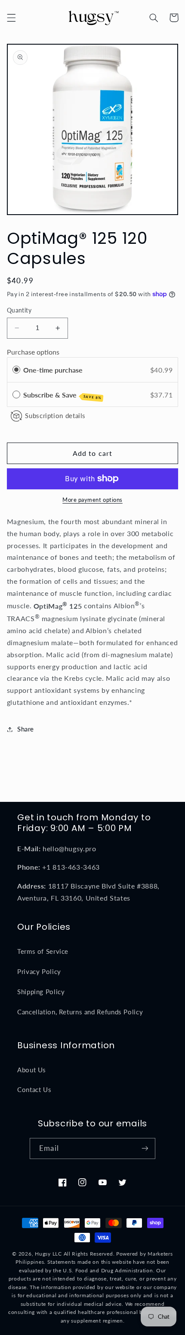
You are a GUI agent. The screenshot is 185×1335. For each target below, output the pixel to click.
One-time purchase (53, 370)
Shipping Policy (41, 991)
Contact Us (34, 1089)
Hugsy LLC (48, 1253)
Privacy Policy (39, 971)
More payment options (92, 500)
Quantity (19, 310)
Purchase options (33, 352)
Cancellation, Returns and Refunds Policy (80, 1012)
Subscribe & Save (62, 395)
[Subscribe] (144, 1148)
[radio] (16, 369)
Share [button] (25, 729)
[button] (11, 17)
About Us (31, 1070)
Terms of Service (42, 951)
